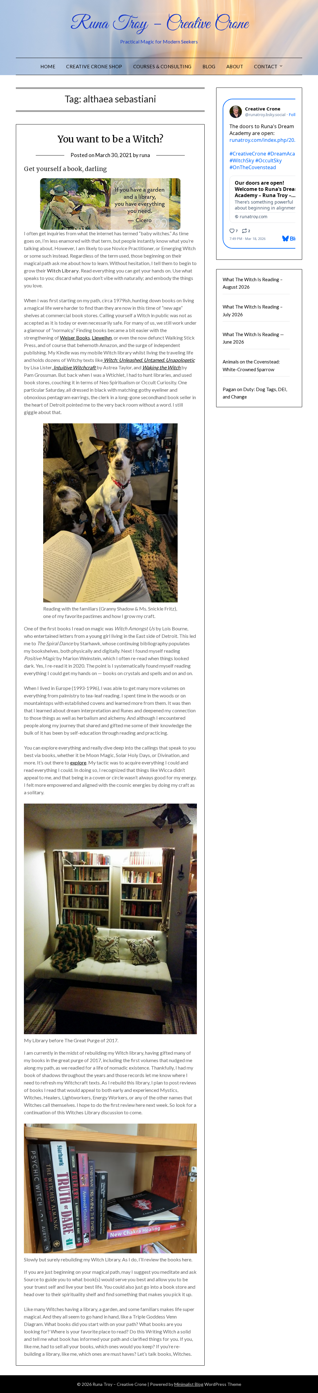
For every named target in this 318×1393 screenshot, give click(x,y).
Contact (266, 66)
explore (78, 762)
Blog (209, 66)
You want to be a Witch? (110, 139)
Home (47, 66)
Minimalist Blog (188, 1384)
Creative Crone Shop (94, 66)
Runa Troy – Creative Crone (159, 24)
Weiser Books (75, 337)
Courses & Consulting (162, 66)
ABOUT (234, 66)
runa (144, 155)
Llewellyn (102, 337)
